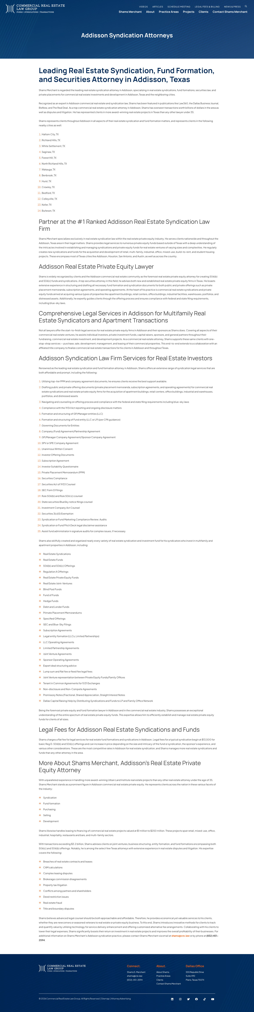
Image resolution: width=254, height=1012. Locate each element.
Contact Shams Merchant (230, 12)
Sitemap (105, 998)
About (150, 12)
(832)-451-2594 (135, 979)
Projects (188, 12)
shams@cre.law (181, 935)
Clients (203, 12)
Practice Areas (169, 12)
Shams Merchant (130, 12)
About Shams (162, 972)
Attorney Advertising (121, 998)
